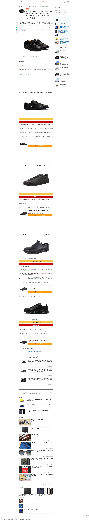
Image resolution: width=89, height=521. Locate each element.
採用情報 (26, 519)
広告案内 (9, 519)
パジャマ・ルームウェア (58, 12)
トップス (66, 10)
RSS (21, 519)
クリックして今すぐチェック (40, 145)
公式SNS (6, 519)
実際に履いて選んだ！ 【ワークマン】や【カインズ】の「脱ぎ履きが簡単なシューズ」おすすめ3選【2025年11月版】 (64, 81)
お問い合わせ (12, 519)
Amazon (34, 258)
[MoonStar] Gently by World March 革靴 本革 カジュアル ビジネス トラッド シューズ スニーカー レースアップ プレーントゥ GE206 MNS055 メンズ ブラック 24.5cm (40, 287)
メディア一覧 (2, 519)
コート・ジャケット (57, 10)
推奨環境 (29, 519)
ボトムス (63, 12)
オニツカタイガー (37, 56)
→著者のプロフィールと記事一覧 (25, 74)
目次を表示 (50, 27)
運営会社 (23, 519)
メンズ (67, 12)
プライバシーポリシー (17, 519)
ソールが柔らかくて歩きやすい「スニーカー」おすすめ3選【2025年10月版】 (64, 74)
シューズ (62, 10)
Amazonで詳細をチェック (37, 193)
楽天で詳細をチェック (36, 196)
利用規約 (87, 515)
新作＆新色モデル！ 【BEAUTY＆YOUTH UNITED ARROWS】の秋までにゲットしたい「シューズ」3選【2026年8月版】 (64, 53)
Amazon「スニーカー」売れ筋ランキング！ (36, 351)
